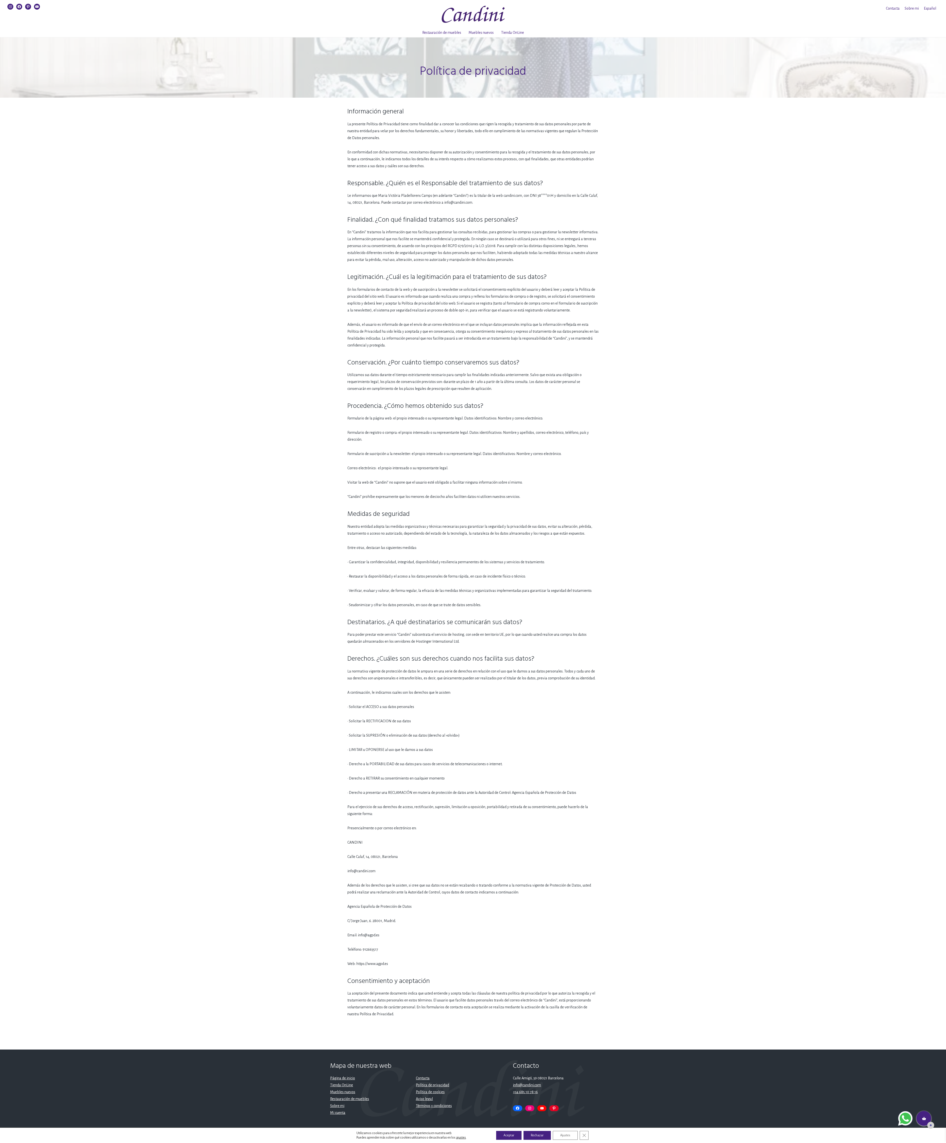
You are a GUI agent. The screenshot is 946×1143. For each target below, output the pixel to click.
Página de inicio (342, 1078)
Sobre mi (912, 8)
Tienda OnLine (512, 33)
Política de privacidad (432, 1085)
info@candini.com (527, 1085)
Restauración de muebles (441, 33)
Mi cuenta (337, 1113)
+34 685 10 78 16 (525, 1092)
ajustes (461, 1137)
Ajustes (565, 1135)
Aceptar (509, 1135)
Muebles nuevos (481, 33)
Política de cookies (430, 1092)
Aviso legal (424, 1099)
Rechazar (537, 1135)
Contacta (893, 8)
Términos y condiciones (434, 1106)
